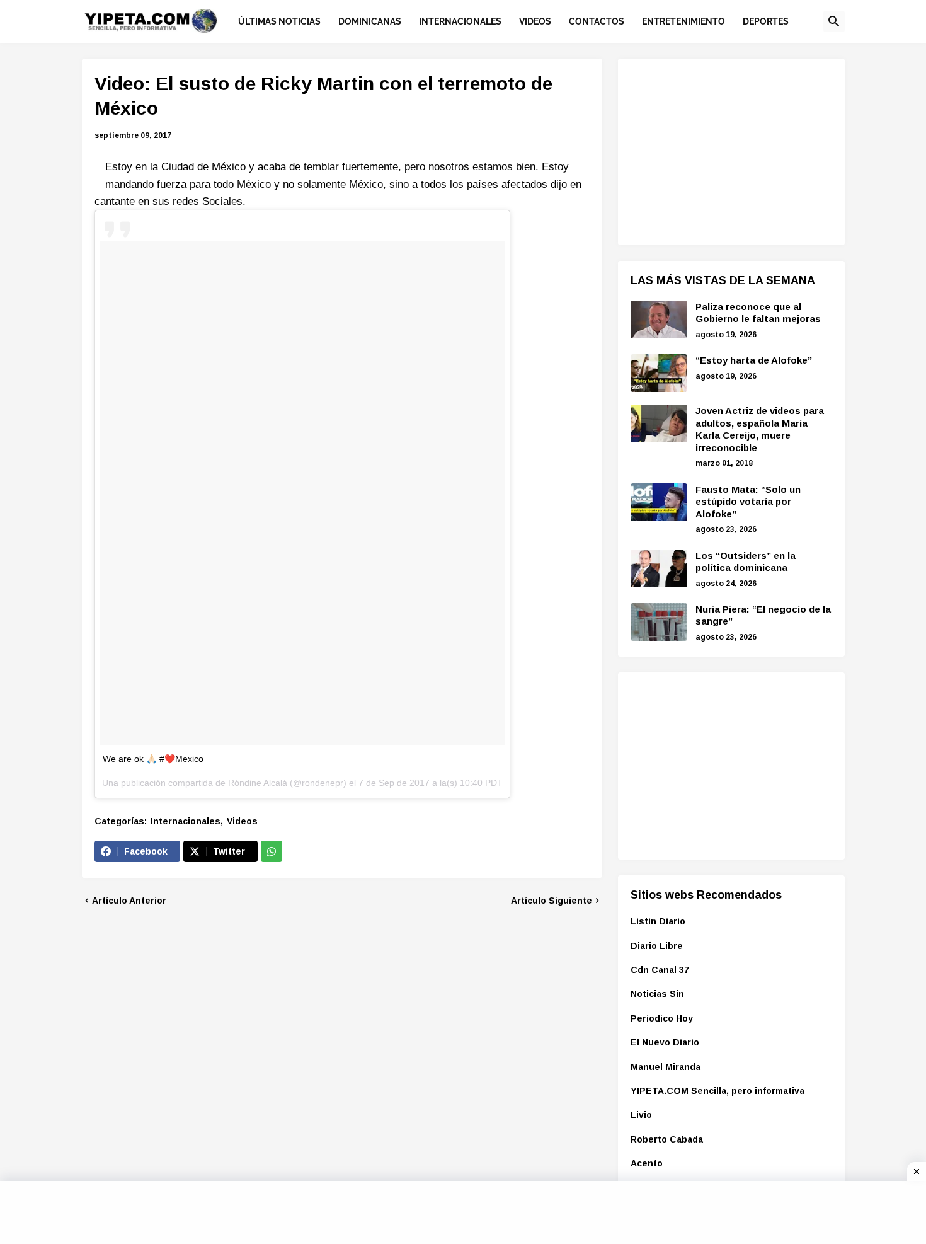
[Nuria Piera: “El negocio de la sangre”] (659, 622)
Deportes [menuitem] (766, 21)
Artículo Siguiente (551, 901)
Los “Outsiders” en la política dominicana (745, 561)
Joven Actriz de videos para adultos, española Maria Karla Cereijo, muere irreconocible (759, 429)
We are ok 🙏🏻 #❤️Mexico (153, 759)
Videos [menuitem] (535, 21)
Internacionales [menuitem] (460, 21)
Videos (242, 821)
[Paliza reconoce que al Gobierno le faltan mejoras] (659, 319)
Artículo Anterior (129, 901)
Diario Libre (657, 946)
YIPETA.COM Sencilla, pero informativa (717, 1091)
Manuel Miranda (665, 1067)
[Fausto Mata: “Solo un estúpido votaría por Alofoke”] (659, 502)
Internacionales (185, 821)
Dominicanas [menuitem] (369, 21)
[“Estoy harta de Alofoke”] (659, 373)
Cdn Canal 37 (660, 970)
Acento (647, 1163)
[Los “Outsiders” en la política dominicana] (659, 568)
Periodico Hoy (662, 1018)
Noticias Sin (657, 994)
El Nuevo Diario (665, 1042)
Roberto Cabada (667, 1139)
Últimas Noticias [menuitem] (279, 21)
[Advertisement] (725, 150)
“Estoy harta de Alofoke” (753, 360)
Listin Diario (658, 921)
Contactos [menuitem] (596, 21)
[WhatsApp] (271, 851)
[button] (834, 21)
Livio (641, 1115)
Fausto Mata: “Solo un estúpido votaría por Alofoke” (748, 501)
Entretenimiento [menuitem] (683, 21)
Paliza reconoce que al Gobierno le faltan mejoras (758, 313)
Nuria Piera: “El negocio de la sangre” (763, 615)
